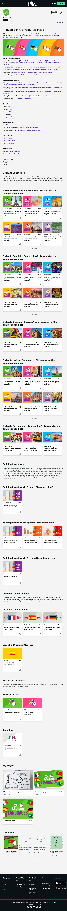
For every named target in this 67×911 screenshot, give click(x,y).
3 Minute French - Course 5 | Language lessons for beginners (32, 238)
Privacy (32, 902)
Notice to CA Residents (34, 904)
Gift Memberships (45, 882)
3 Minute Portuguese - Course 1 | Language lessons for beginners (12, 448)
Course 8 (6, 62)
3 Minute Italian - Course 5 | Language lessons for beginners (32, 408)
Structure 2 (32, 83)
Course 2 (23, 61)
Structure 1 (24, 83)
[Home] (32, 3)
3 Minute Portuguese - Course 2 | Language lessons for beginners (30, 448)
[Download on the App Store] (59, 883)
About (4, 882)
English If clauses (8, 143)
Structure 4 (49, 83)
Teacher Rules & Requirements (33, 892)
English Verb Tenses (9, 140)
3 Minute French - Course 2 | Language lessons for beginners (32, 213)
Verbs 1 (10, 106)
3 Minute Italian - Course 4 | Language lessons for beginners (12, 408)
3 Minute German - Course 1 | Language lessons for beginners (12, 344)
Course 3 (30, 61)
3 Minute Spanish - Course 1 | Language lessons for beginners (12, 278)
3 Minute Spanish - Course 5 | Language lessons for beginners (32, 304)
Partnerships (19, 887)
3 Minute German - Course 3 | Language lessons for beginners (52, 344)
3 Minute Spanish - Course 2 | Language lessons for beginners (32, 278)
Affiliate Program (20, 884)
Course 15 (56, 62)
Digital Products (46, 885)
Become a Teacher (31, 885)
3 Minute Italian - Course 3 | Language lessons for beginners (52, 382)
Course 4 (36, 61)
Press (4, 887)
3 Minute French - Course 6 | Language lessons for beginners (53, 238)
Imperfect (36, 127)
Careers (5, 884)
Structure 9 (31, 84)
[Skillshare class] (12, 201)
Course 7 (56, 61)
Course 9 (12, 62)
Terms (37, 902)
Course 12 (34, 62)
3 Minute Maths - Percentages (12, 154)
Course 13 (41, 62)
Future (22, 127)
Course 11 (27, 62)
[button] (3, 3)
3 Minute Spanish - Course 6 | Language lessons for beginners (53, 304)
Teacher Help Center (32, 889)
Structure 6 (6, 84)
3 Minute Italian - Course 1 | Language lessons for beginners (11, 382)
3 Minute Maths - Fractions (11, 151)
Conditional (28, 127)
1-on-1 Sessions (46, 888)
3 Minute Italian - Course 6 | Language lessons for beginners (52, 408)
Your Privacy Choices (47, 902)
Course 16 (6, 64)
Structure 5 (57, 83)
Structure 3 (40, 83)
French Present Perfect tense (12, 125)
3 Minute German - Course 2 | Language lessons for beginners (32, 344)
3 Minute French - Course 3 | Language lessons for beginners (53, 213)
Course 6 (50, 61)
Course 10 (19, 62)
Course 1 (16, 61)
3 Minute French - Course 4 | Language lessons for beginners (12, 238)
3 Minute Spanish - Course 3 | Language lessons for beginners (53, 278)
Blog (4, 889)
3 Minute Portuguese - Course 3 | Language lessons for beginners (51, 448)
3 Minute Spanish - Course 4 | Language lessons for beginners (12, 304)
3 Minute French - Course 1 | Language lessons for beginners (12, 213)
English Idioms (7, 138)
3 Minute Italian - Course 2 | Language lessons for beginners (32, 382)
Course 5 (43, 61)
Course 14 (48, 62)
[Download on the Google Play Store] (59, 888)
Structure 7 (14, 84)
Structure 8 (22, 84)
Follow (61, 22)
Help (27, 902)
